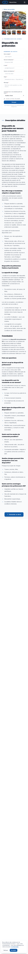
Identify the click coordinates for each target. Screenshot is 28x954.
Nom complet (7, 54)
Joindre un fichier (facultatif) (13, 98)
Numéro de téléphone (9, 71)
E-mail (5, 65)
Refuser (6, 950)
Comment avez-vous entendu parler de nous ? (13, 92)
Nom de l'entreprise (9, 59)
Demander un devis (15, 514)
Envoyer (14, 102)
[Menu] (24, 2)
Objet (5, 76)
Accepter (13, 950)
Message (6, 82)
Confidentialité (14, 946)
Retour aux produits (9, 9)
